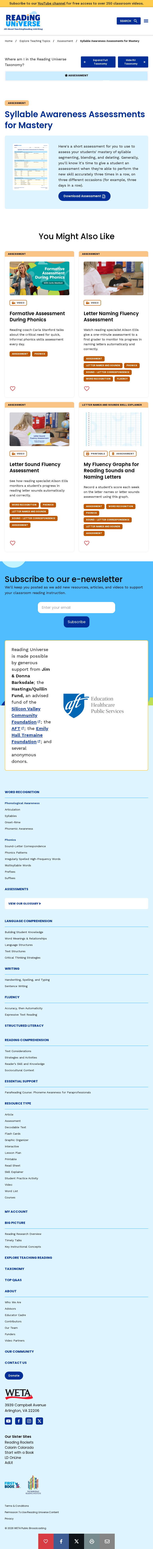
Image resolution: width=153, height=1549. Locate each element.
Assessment (65, 40)
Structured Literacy (24, 1025)
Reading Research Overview (23, 1233)
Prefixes (10, 871)
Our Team (11, 1327)
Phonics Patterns (16, 852)
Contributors (13, 1321)
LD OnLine (13, 1457)
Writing (12, 968)
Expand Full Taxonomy (100, 61)
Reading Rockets (19, 1442)
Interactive (12, 1146)
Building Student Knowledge (24, 932)
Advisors (10, 1308)
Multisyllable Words (18, 865)
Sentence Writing (16, 986)
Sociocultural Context (19, 1070)
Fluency (12, 997)
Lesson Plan (13, 1152)
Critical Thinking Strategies (22, 957)
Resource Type (18, 1103)
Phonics (10, 839)
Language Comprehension (28, 921)
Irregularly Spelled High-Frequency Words (33, 859)
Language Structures (19, 944)
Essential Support (21, 1081)
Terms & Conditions (17, 1506)
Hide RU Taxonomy (130, 61)
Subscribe (76, 621)
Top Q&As (13, 1280)
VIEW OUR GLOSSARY (23, 904)
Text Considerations (18, 1051)
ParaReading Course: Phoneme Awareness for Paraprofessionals (48, 1092)
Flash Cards (13, 1133)
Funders (10, 1334)
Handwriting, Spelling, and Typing (27, 979)
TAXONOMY (14, 1269)
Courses (10, 1197)
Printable (11, 1159)
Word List (11, 1191)
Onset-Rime (13, 822)
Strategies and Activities (21, 1057)
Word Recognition (22, 792)
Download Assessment (82, 197)
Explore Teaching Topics (35, 40)
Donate (14, 1376)
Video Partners (15, 1340)
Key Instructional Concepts (23, 1246)
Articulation (12, 809)
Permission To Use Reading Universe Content (32, 1512)
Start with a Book (19, 1452)
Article (9, 1114)
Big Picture (15, 1223)
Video (8, 1184)
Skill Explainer (14, 1171)
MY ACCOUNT (16, 1211)
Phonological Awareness (22, 803)
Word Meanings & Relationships (26, 938)
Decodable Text (15, 1127)
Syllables (11, 815)
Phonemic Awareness (19, 828)
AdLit (9, 1462)
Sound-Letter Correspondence (25, 846)
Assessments (16, 889)
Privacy (9, 1518)
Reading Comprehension (27, 1040)
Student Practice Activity (21, 1178)
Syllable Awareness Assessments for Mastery (109, 40)
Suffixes (10, 878)
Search (125, 21)
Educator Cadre (15, 1315)
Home (9, 40)
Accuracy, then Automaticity (23, 1008)
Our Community (19, 1351)
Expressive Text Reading (21, 1014)
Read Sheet (12, 1165)
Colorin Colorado (19, 1447)
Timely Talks (13, 1240)
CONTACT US (16, 1362)
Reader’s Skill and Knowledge (25, 1063)
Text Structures (15, 951)
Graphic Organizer (16, 1140)
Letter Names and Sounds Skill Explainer (112, 404)
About (11, 1291)
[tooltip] (46, 1541)
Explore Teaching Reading (28, 1257)
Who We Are (13, 1302)
